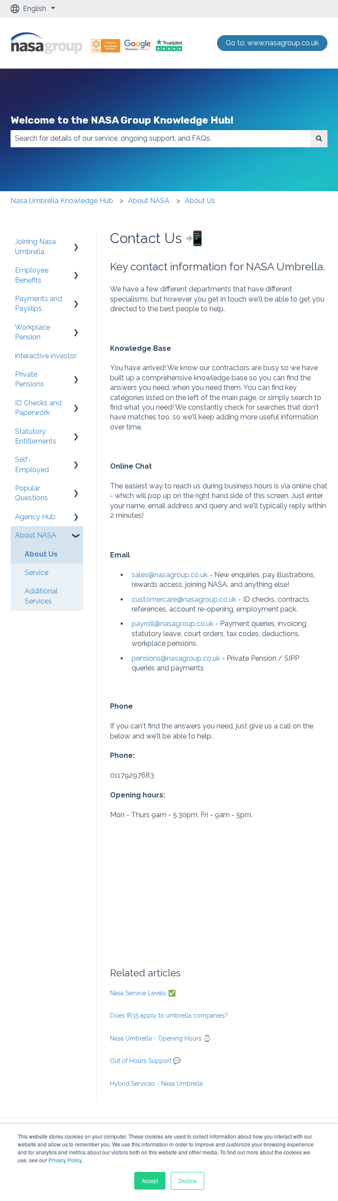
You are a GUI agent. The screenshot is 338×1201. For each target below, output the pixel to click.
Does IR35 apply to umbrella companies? (169, 1015)
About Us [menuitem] (41, 554)
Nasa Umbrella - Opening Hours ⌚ (160, 1038)
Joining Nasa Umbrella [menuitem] (35, 246)
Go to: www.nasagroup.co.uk (272, 43)
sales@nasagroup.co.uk (170, 575)
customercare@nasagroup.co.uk (184, 599)
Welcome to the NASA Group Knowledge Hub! (122, 120)
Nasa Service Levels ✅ (143, 993)
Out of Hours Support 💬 (145, 1060)
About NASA (148, 201)
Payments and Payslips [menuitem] (38, 304)
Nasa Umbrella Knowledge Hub (62, 201)
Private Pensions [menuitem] (29, 379)
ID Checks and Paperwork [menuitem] (38, 408)
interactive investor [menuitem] (46, 356)
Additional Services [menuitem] (41, 596)
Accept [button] (150, 1180)
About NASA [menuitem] (35, 535)
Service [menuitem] (36, 572)
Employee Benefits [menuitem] (31, 275)
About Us (200, 201)
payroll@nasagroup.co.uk (172, 623)
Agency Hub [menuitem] (35, 517)
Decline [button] (187, 1180)
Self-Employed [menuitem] (32, 464)
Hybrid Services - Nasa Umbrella (156, 1083)
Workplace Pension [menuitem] (32, 332)
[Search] (319, 138)
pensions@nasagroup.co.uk (176, 658)
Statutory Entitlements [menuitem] (35, 436)
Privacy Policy (64, 1160)
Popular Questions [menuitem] (31, 493)
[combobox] (161, 138)
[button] (76, 242)
